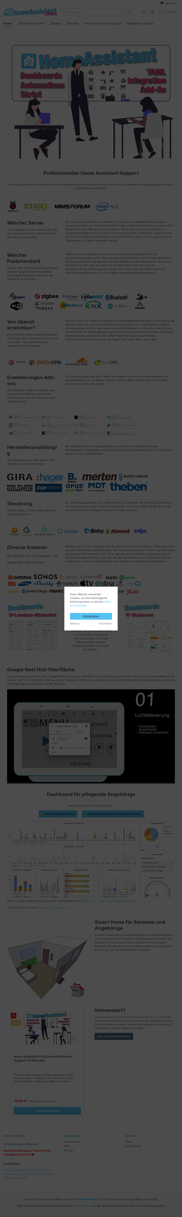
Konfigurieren (105, 623)
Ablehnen (74, 623)
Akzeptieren (91, 616)
